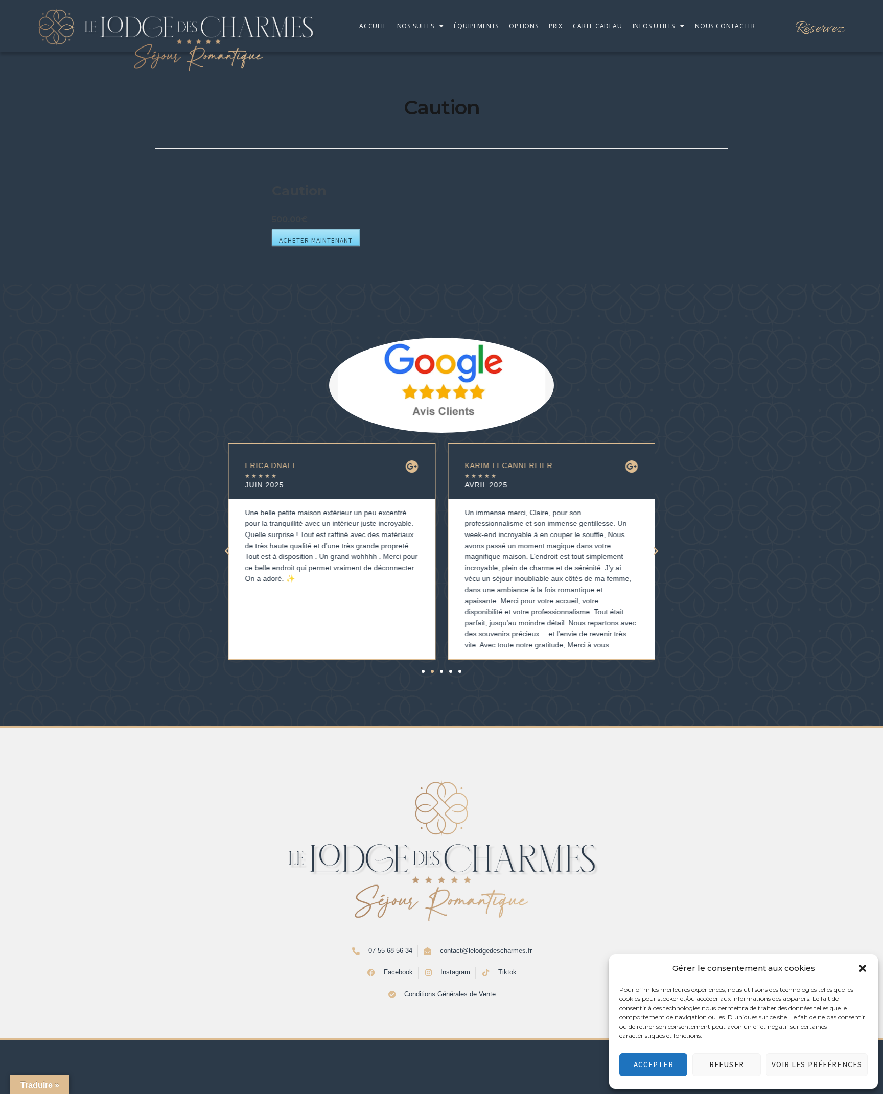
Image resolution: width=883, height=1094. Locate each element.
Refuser (726, 1064)
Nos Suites (415, 25)
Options (524, 25)
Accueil (373, 25)
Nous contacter (725, 25)
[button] (862, 968)
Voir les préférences (817, 1064)
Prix (556, 25)
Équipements (476, 25)
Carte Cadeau (597, 25)
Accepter (653, 1064)
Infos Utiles (654, 25)
